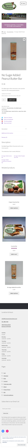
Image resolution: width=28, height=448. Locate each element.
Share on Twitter (8, 117)
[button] (24, 39)
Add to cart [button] (14, 254)
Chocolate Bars (10, 31)
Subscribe (5, 413)
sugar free (20, 111)
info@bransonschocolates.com (9, 318)
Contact (6, 381)
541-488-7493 (5, 321)
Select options (14, 208)
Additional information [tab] (7, 133)
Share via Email (7, 123)
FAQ (4, 392)
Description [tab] (4, 129)
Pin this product (8, 121)
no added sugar (7, 111)
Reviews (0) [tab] (4, 137)
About (5, 387)
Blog (5, 378)
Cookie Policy (4, 442)
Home (4, 31)
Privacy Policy (7, 389)
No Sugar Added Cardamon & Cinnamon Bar (6, 161)
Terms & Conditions (8, 395)
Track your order (7, 384)
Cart (5, 373)
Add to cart (12, 100)
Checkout (6, 376)
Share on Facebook (8, 119)
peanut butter (15, 111)
